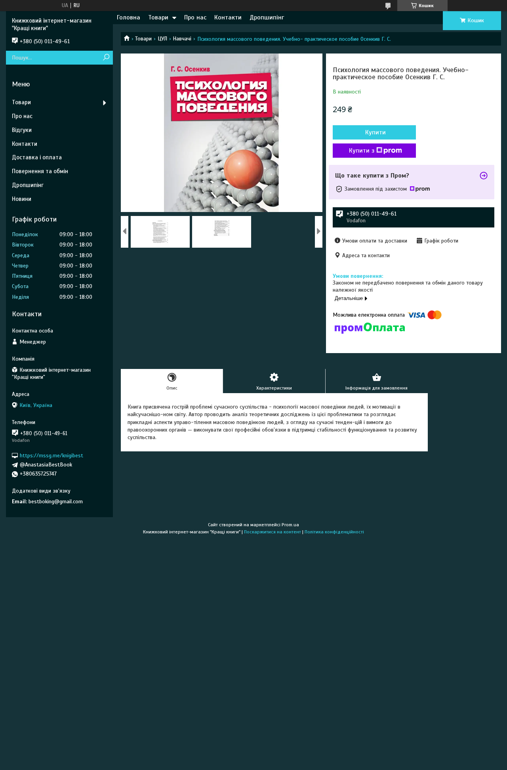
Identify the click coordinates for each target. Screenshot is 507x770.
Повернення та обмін (40, 171)
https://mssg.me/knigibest (51, 455)
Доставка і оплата (37, 157)
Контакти (228, 17)
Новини (21, 199)
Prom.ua (290, 524)
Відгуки (22, 130)
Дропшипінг (267, 17)
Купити (375, 132)
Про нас (195, 17)
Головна (128, 17)
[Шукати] (106, 58)
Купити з (361, 151)
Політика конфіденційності (334, 532)
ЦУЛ (162, 38)
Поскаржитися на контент (272, 532)
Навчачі (182, 38)
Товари (158, 17)
